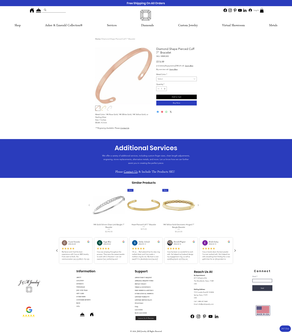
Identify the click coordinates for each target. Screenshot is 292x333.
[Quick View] (109, 205)
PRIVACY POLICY (140, 284)
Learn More (173, 68)
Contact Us (124, 128)
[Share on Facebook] (157, 114)
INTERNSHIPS (81, 297)
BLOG (78, 303)
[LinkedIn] (244, 10)
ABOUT (78, 277)
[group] (144, 211)
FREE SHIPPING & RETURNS (144, 290)
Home (97, 39)
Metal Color (161, 77)
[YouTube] (240, 10)
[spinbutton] (161, 91)
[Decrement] (158, 91)
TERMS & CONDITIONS (143, 287)
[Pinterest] (235, 10)
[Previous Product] (89, 205)
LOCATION (80, 281)
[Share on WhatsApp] (166, 114)
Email (254, 276)
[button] (262, 10)
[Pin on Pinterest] (162, 114)
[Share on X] (170, 114)
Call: (195, 301)
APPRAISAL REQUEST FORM (144, 281)
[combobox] (176, 81)
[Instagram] (230, 10)
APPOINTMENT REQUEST (143, 278)
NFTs (78, 306)
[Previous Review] (57, 250)
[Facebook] (225, 10)
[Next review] (235, 250)
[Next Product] (198, 205)
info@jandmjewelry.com (206, 304)
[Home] (32, 10)
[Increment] (164, 91)
